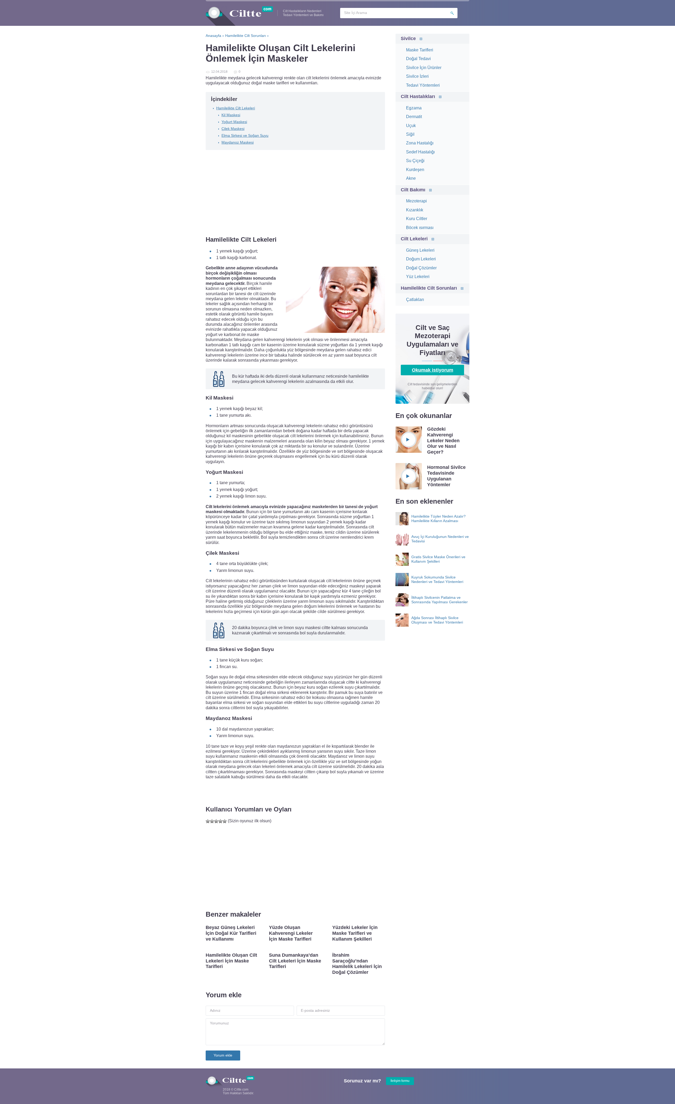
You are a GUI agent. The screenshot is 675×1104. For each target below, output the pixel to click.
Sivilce (408, 38)
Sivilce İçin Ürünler (423, 67)
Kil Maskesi (230, 115)
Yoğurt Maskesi (234, 122)
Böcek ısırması (419, 227)
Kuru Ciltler (416, 218)
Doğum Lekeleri (421, 259)
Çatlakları (415, 299)
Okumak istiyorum (432, 370)
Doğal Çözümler (421, 268)
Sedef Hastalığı (420, 152)
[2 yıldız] (212, 821)
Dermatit (414, 116)
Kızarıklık (414, 210)
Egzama (414, 108)
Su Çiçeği (415, 160)
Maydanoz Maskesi (237, 142)
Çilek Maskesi (232, 129)
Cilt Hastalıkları (418, 96)
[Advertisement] (295, 193)
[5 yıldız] (225, 821)
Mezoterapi (416, 201)
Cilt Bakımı (413, 189)
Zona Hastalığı (419, 143)
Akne (411, 178)
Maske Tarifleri (419, 50)
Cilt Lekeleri (414, 238)
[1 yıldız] (208, 821)
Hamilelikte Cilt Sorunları (429, 288)
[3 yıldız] (216, 821)
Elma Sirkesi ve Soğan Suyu (244, 135)
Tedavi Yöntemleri (423, 85)
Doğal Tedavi (418, 58)
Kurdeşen (415, 169)
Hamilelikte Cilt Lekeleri (235, 108)
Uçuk (411, 125)
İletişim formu (399, 1081)
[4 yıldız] (220, 821)
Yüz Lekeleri (418, 276)
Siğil (410, 134)
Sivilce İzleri (417, 76)
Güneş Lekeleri (420, 250)
